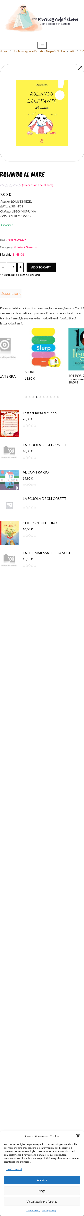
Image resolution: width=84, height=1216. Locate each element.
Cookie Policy (33, 1210)
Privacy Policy (49, 1210)
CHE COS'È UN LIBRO (40, 523)
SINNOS (19, 254)
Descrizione (10, 293)
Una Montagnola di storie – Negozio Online (39, 51)
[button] (78, 1136)
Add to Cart (41, 267)
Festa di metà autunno (39, 413)
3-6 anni (19, 247)
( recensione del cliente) (37, 185)
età (72, 51)
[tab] (11, 293)
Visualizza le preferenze (42, 1201)
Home (3, 51)
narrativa (31, 247)
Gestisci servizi (14, 1169)
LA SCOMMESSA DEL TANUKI (46, 553)
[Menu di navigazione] (42, 45)
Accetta (42, 1180)
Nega (42, 1191)
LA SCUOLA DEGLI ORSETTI (45, 445)
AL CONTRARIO (36, 472)
